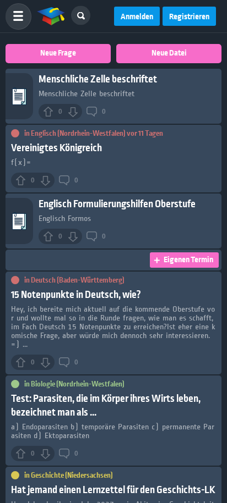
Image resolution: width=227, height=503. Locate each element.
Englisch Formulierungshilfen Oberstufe (117, 204)
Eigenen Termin (188, 260)
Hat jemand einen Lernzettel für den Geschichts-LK (113, 490)
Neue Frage (58, 53)
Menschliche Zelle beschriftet (98, 79)
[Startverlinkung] (51, 16)
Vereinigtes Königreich (56, 148)
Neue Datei (169, 53)
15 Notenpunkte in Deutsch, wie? (76, 295)
